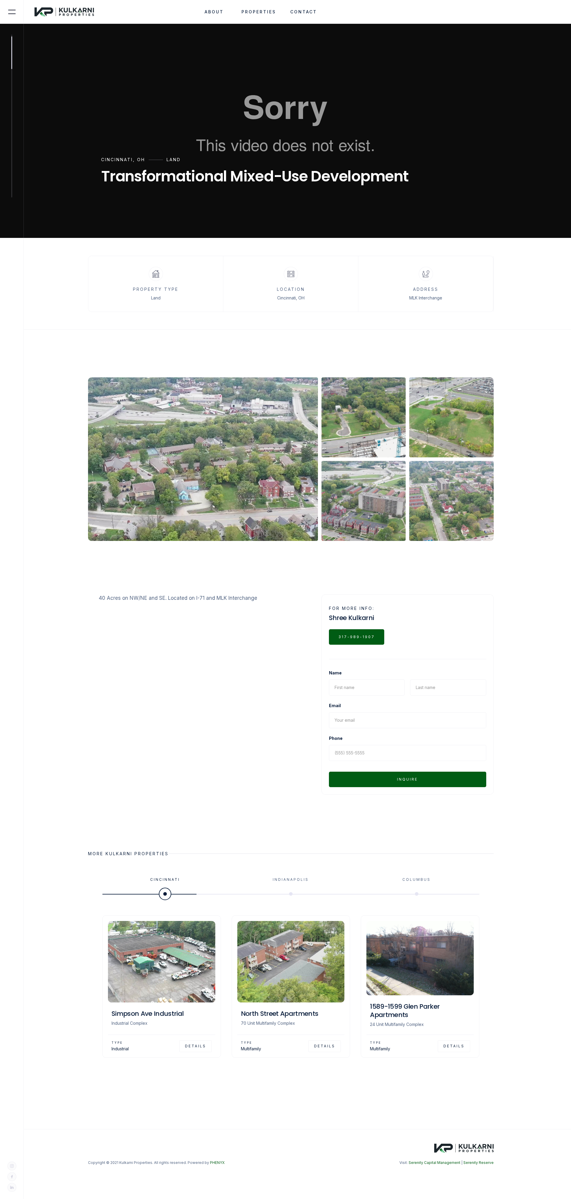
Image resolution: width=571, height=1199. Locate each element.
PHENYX (217, 1162)
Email (335, 705)
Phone (336, 738)
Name (335, 672)
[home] (67, 11)
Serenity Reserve (478, 1162)
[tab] (165, 885)
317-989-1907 (356, 637)
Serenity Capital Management (434, 1162)
